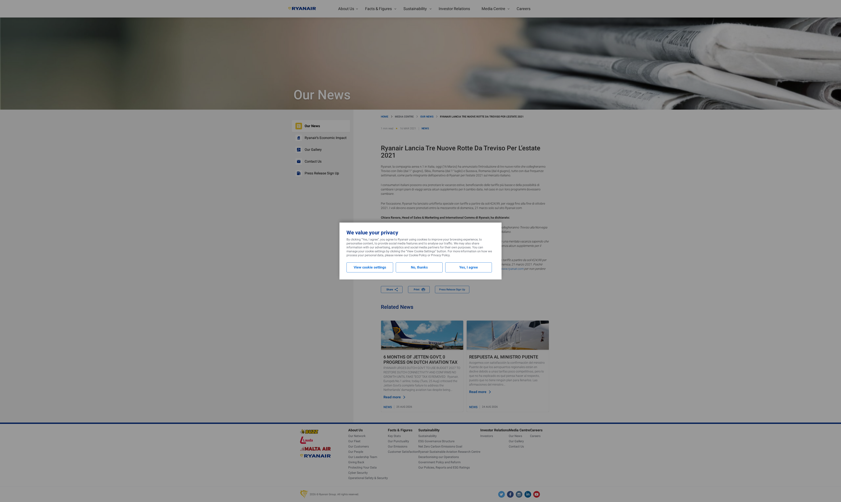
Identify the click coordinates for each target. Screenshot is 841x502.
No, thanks (419, 267)
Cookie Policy (418, 255)
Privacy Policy (440, 255)
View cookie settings (370, 267)
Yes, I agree (468, 267)
